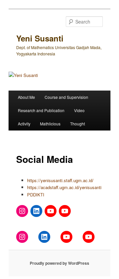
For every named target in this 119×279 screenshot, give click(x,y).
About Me (26, 97)
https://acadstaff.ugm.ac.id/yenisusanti (64, 187)
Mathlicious (50, 123)
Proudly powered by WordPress (59, 263)
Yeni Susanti (39, 38)
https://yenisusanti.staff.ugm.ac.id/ (60, 180)
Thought (77, 123)
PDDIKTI (35, 194)
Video (79, 110)
